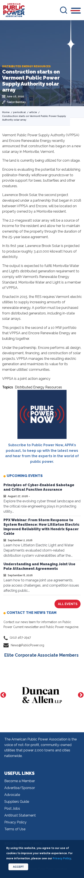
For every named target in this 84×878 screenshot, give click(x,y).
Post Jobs (12, 808)
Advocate (12, 795)
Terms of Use (14, 829)
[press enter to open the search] (63, 10)
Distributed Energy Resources (38, 387)
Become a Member (19, 781)
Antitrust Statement (20, 815)
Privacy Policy (15, 822)
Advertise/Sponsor (19, 788)
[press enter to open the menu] (76, 11)
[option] (42, 695)
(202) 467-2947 (20, 637)
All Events (67, 604)
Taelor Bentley (16, 102)
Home (6, 112)
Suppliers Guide (16, 802)
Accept (18, 866)
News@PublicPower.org (27, 645)
